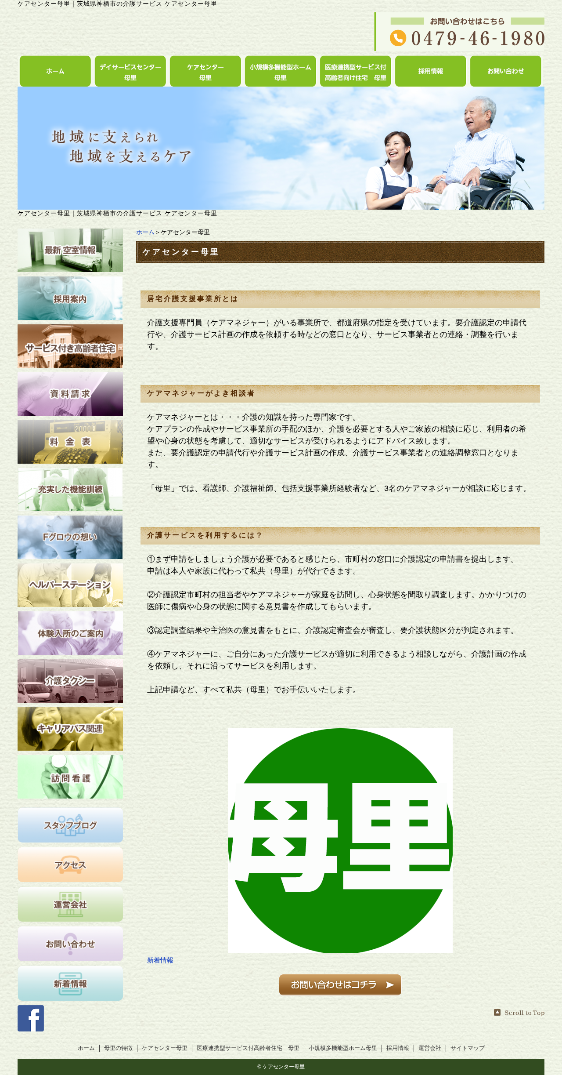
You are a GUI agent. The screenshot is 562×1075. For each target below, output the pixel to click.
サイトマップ (467, 1048)
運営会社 (429, 1048)
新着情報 (160, 960)
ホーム (145, 232)
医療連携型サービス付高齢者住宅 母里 (248, 1048)
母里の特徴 (118, 1048)
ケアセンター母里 (164, 1048)
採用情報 (397, 1048)
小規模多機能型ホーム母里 (343, 1048)
